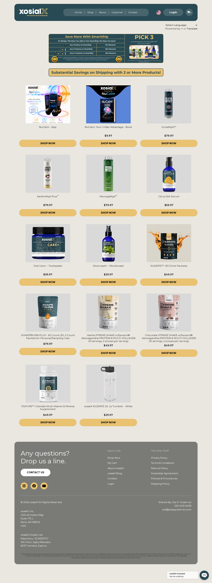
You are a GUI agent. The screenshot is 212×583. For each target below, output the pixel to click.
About (102, 12)
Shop (90, 12)
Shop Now (114, 457)
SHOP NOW (47, 143)
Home (78, 12)
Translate (192, 28)
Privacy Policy (159, 457)
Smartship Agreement (164, 473)
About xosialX (116, 468)
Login (173, 12)
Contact (132, 12)
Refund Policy (159, 468)
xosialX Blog (115, 473)
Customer (117, 12)
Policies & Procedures (164, 478)
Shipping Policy (160, 483)
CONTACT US (35, 472)
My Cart (112, 462)
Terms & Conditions (162, 462)
